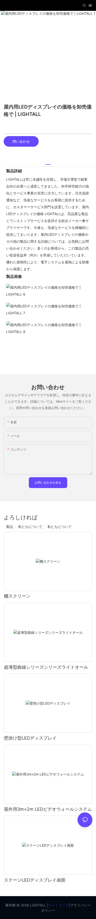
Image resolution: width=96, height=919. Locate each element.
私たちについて (60, 526)
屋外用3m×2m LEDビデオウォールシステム (48, 809)
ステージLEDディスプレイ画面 (34, 880)
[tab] (48, 162)
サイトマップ (58, 905)
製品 (9, 526)
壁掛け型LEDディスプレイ (30, 738)
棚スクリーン (17, 596)
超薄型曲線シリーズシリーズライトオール (46, 667)
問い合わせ (21, 141)
